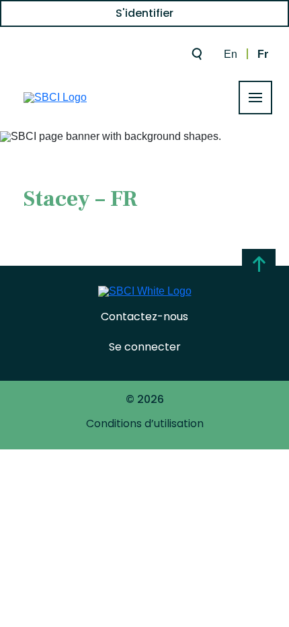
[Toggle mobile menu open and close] (255, 97)
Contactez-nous (144, 316)
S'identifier (144, 13)
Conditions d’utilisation (145, 423)
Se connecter (145, 347)
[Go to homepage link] (55, 97)
